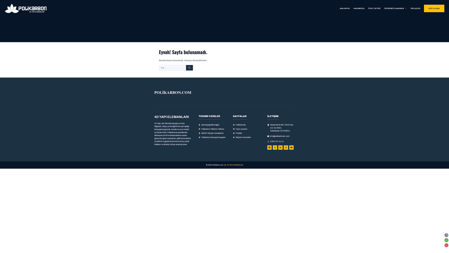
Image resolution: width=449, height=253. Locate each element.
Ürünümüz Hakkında (394, 8)
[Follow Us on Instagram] (286, 147)
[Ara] (189, 68)
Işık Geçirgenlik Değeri (210, 125)
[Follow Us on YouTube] (291, 147)
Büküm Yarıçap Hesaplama (212, 133)
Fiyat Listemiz (241, 129)
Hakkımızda (358, 8)
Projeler (415, 8)
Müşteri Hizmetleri (243, 137)
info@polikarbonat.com (279, 136)
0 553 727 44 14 (277, 141)
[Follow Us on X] (275, 147)
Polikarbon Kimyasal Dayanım (213, 137)
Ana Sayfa (345, 8)
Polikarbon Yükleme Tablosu (212, 129)
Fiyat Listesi (374, 8)
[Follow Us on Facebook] (269, 147)
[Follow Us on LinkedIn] (280, 147)
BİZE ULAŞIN (434, 8)
